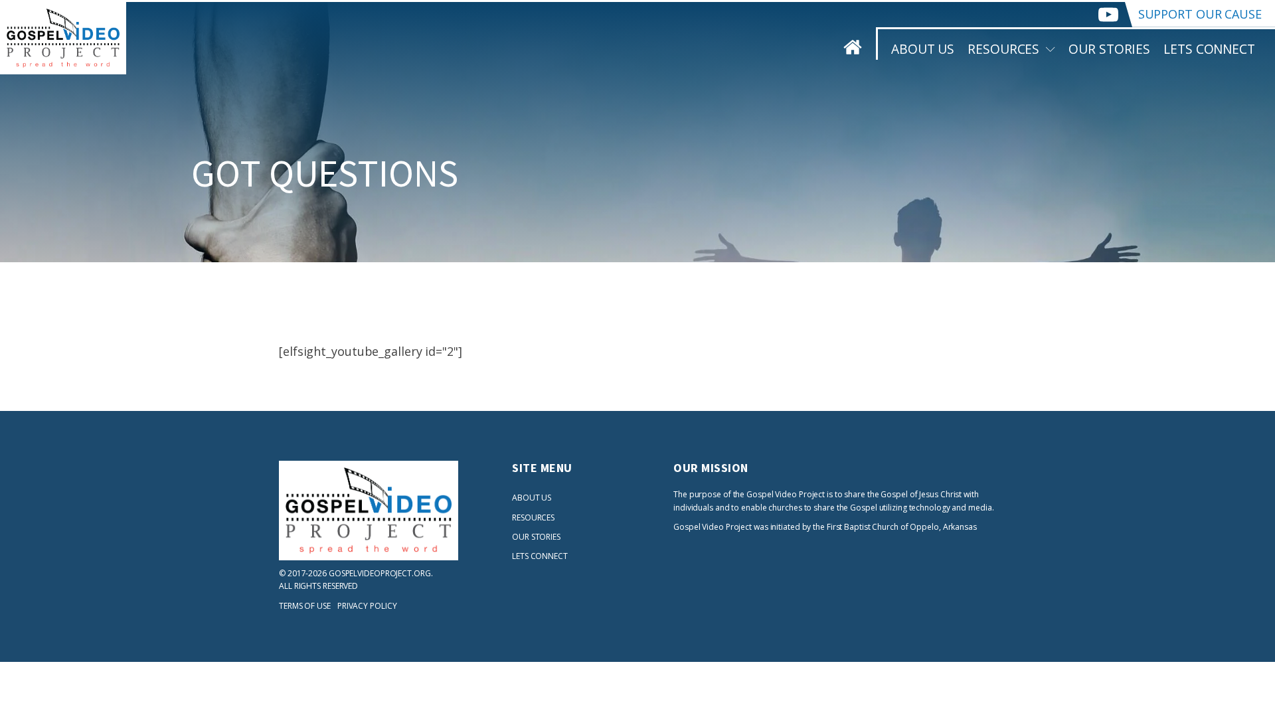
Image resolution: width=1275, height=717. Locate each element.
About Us (922, 49)
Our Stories (1109, 49)
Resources (1003, 49)
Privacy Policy (367, 605)
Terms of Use (305, 605)
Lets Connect (1209, 49)
